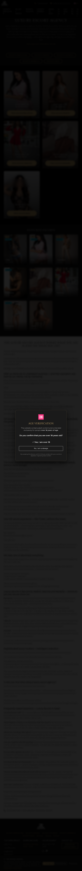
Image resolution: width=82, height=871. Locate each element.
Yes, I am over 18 (42, 442)
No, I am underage (41, 448)
